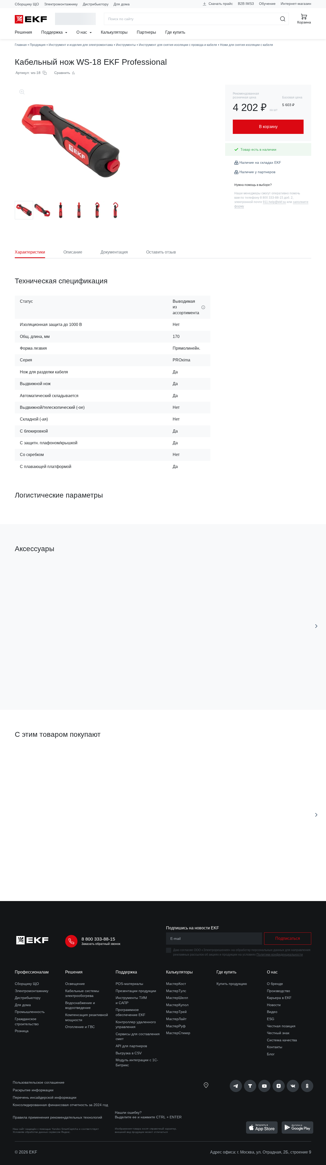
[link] (236, 1086)
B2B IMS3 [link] (246, 4)
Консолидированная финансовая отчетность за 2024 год (60, 1105)
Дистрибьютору (95, 4)
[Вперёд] (316, 626)
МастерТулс (176, 991)
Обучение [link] (267, 4)
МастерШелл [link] (177, 998)
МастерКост (176, 984)
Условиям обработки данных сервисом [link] (36, 1132)
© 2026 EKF (26, 1152)
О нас (82, 32)
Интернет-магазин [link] (296, 4)
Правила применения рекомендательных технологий (57, 1117)
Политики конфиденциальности (279, 954)
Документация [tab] (114, 252)
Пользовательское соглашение (38, 1082)
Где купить (175, 32)
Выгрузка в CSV (129, 1053)
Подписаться (287, 938)
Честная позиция (281, 1026)
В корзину (44, 677)
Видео (272, 1012)
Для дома (122, 4)
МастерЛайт (176, 1019)
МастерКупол (177, 1005)
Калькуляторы (114, 32)
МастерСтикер (178, 1033)
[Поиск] (283, 19)
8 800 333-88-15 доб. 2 (276, 197)
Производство (278, 991)
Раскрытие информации (33, 1090)
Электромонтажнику (61, 4)
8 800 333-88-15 (98, 939)
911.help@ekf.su (274, 202)
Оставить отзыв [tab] (161, 252)
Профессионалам (32, 972)
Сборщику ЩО (27, 4)
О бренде (275, 984)
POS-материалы (129, 984)
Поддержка (52, 32)
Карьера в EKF (279, 998)
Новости (274, 1005)
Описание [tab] (72, 252)
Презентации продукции (136, 991)
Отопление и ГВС (80, 1027)
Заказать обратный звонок (101, 944)
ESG (270, 1019)
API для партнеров (131, 1046)
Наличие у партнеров (257, 172)
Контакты (274, 1047)
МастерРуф (176, 1026)
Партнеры (146, 32)
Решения (23, 32)
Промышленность (30, 1012)
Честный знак (278, 1033)
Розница (22, 1031)
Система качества (282, 1040)
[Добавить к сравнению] (89, 677)
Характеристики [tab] (30, 252)
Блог (271, 1054)
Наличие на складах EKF (260, 162)
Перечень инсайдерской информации (44, 1097)
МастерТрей (176, 1012)
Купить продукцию (231, 984)
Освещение (75, 984)
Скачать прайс (220, 4)
